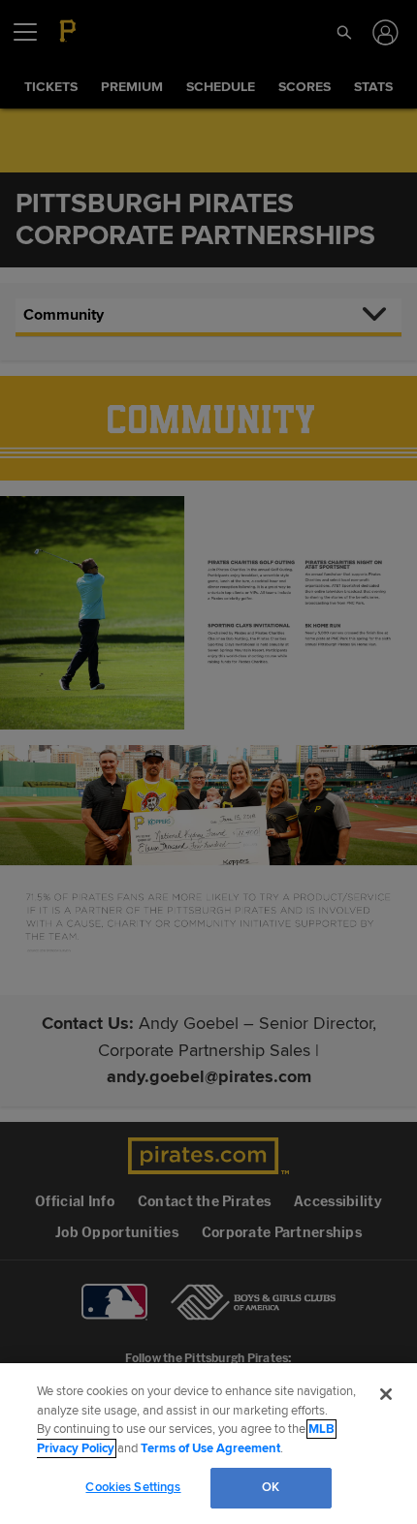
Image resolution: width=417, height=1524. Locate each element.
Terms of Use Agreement (210, 1448)
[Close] (386, 1394)
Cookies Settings (132, 1487)
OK (270, 1487)
